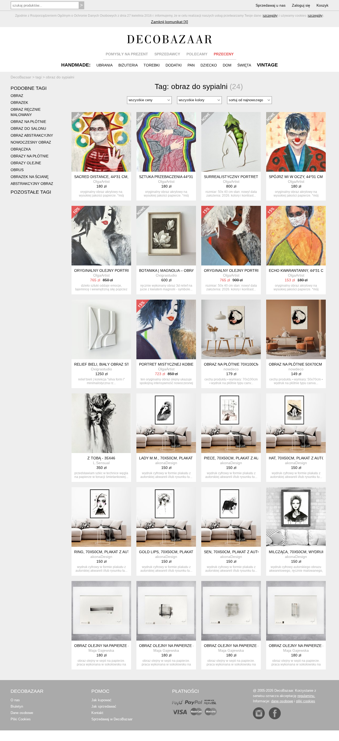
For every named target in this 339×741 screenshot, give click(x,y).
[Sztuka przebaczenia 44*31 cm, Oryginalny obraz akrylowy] (166, 142)
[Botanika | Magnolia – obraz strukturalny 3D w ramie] (166, 235)
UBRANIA (104, 65)
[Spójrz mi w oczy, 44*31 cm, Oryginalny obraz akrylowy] (296, 142)
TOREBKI (152, 65)
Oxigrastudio (166, 275)
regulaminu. (306, 696)
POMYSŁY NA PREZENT (127, 54)
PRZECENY (224, 54)
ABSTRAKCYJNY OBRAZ (32, 183)
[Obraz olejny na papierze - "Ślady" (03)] (166, 611)
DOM (227, 65)
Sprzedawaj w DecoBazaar (111, 719)
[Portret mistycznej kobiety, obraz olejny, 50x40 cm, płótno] (166, 329)
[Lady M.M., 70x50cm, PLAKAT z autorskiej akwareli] (166, 423)
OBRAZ (17, 96)
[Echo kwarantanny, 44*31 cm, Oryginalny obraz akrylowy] (296, 235)
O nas (15, 700)
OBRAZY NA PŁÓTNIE (29, 156)
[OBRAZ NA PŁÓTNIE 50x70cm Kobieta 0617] (296, 329)
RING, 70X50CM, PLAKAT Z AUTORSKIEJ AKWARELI (119, 552)
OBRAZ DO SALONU (28, 128)
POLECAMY (196, 54)
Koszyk (322, 5)
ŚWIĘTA (244, 65)
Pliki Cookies (21, 719)
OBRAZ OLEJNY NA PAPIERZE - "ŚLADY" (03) (178, 646)
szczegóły (270, 15)
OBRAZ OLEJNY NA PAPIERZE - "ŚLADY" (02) (243, 646)
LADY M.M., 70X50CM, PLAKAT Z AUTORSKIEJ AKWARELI (189, 458)
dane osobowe (282, 701)
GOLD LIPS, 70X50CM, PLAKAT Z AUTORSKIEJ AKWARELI (189, 552)
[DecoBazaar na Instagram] (259, 713)
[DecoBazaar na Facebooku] (275, 713)
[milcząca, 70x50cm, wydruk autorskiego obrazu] (296, 517)
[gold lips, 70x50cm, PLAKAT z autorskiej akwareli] (166, 517)
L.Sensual (101, 463)
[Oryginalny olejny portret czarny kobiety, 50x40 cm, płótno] (231, 235)
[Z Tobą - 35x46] (101, 423)
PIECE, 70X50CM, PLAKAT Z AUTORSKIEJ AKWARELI (250, 458)
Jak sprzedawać (103, 706)
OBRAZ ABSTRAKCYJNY (32, 135)
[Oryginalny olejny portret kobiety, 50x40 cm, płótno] (101, 235)
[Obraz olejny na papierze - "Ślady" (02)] (231, 611)
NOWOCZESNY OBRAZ (31, 142)
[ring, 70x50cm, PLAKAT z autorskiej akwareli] (101, 517)
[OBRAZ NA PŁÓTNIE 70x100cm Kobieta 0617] (231, 329)
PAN (191, 65)
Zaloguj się (301, 5)
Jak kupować (101, 700)
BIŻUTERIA (128, 65)
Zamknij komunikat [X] (169, 22)
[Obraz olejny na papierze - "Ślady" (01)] (296, 611)
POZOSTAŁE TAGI (31, 192)
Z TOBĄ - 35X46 (101, 458)
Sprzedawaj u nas (271, 5)
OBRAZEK (19, 102)
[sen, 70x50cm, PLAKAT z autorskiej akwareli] (231, 517)
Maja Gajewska (101, 650)
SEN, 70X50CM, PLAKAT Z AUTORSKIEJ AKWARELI (248, 552)
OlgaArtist (101, 181)
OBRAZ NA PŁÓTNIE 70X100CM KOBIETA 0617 (244, 364)
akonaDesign (166, 463)
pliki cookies (305, 701)
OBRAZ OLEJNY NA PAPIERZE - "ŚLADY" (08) (113, 646)
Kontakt (97, 713)
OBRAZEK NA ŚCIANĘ (29, 177)
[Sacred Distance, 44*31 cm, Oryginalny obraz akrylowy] (101, 142)
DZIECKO (208, 65)
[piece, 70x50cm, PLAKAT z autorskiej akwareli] (231, 423)
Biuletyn (17, 706)
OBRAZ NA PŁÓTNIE (28, 121)
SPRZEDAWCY (167, 54)
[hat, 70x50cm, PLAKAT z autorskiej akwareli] (296, 423)
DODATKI (174, 65)
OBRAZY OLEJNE (26, 163)
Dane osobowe (22, 713)
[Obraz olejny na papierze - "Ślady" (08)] (101, 611)
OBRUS (17, 170)
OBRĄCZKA (21, 149)
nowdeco (231, 369)
